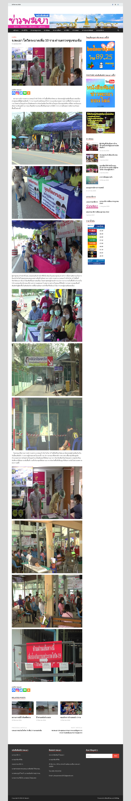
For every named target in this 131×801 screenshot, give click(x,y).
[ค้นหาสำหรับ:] (102, 756)
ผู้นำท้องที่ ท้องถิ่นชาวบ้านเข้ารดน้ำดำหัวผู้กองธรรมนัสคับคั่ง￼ (109, 145)
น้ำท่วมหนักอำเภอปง (43, 717)
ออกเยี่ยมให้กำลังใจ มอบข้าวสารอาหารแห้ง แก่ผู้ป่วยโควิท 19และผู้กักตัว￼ (109, 167)
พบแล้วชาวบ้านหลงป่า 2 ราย (70, 717)
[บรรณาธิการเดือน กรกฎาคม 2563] (92, 201)
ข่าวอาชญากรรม (36, 30)
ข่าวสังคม (47, 30)
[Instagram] (118, 4)
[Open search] (118, 30)
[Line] (25, 93)
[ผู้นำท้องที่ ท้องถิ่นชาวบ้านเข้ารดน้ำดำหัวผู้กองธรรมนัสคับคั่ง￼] (92, 144)
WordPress (108, 798)
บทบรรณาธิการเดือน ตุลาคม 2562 (97, 212)
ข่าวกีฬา (66, 30)
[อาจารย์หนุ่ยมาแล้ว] (92, 177)
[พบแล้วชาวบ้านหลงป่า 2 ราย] (71, 708)
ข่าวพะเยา (26, 798)
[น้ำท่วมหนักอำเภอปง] (47, 708)
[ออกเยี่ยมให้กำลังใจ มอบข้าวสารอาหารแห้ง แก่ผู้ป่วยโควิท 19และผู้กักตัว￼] (92, 166)
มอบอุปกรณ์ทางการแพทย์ (95, 187)
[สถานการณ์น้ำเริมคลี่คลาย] (23, 708)
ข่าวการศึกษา (57, 30)
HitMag (116, 798)
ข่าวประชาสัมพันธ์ (87, 30)
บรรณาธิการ (100, 30)
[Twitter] (115, 4)
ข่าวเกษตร (76, 30)
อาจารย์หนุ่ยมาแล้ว (106, 177)
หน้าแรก (15, 30)
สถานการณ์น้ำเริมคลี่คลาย (21, 717)
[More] (28, 93)
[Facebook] (113, 4)
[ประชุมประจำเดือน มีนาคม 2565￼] (92, 155)
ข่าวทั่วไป (24, 30)
